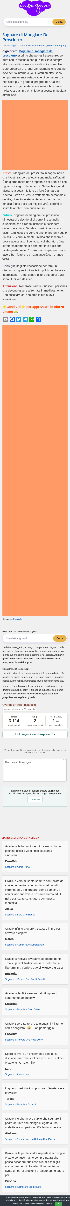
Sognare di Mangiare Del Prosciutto (25, 37)
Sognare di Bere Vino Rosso (20, 914)
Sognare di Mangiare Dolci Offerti (22, 1009)
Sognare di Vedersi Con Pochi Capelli (25, 979)
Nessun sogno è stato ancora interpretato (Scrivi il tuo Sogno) (34, 45)
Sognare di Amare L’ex (17, 1074)
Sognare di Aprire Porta (17, 866)
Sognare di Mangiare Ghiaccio (21, 1104)
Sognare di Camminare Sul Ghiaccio (24, 944)
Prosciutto (17, 619)
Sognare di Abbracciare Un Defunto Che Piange (30, 1139)
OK (58, 1204)
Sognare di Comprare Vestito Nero (23, 1186)
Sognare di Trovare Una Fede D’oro (24, 1039)
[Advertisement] (35, 135)
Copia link (35, 799)
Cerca (59, 21)
